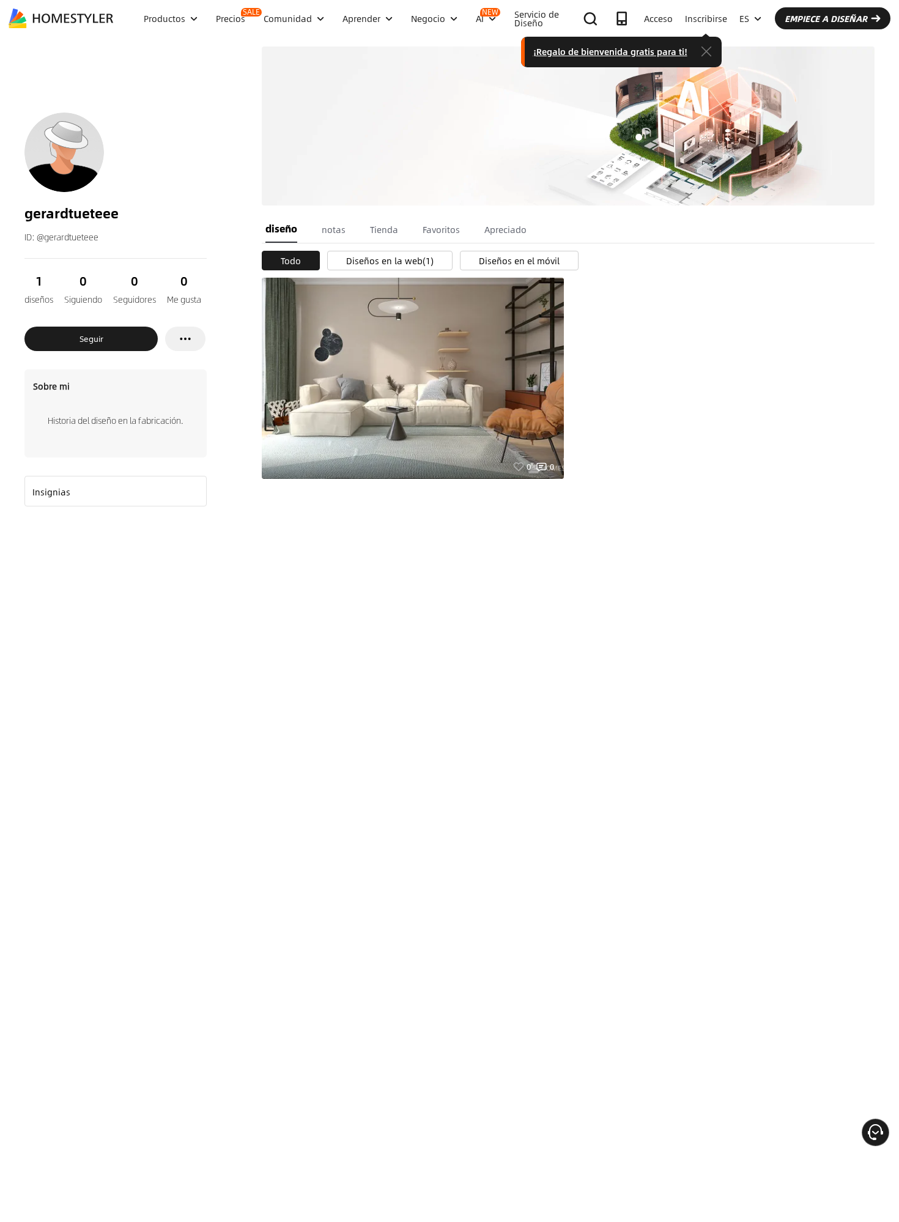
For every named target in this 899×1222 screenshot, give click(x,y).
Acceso (658, 18)
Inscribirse (706, 18)
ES (744, 18)
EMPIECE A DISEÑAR (826, 18)
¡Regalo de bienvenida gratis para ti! (610, 51)
